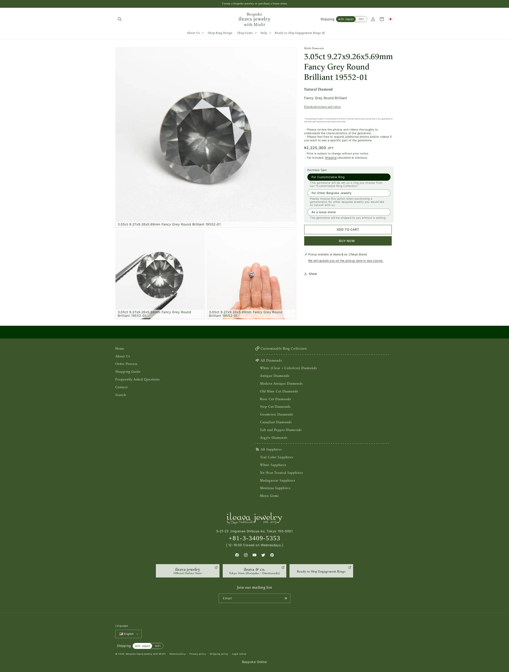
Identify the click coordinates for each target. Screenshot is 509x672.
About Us (122, 356)
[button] (119, 19)
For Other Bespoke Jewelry (332, 193)
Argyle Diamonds (273, 438)
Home (119, 348)
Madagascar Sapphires (277, 480)
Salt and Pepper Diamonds (281, 430)
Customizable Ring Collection (284, 348)
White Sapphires (273, 465)
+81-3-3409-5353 (255, 538)
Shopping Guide (128, 372)
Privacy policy (197, 653)
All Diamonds (271, 360)
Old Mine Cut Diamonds (279, 391)
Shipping (330, 157)
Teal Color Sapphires (276, 457)
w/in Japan (346, 19)
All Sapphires (271, 449)
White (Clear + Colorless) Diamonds (288, 368)
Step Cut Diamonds (275, 407)
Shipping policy (219, 653)
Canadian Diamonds (276, 422)
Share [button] (313, 273)
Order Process (126, 364)
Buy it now (348, 241)
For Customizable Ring (328, 177)
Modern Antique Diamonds (281, 383)
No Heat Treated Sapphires (281, 473)
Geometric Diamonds (276, 414)
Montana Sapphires (275, 488)
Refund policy (178, 653)
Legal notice (239, 653)
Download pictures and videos (322, 106)
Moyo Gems (269, 496)
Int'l (361, 19)
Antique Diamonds (274, 376)
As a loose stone (324, 212)
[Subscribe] (285, 598)
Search (120, 395)
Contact (121, 387)
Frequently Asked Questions (137, 379)
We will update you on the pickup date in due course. (345, 260)
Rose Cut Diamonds (275, 399)
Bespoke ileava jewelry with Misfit (146, 653)
